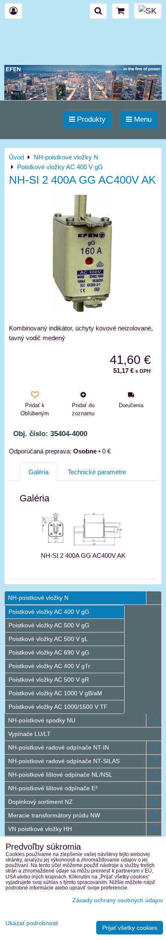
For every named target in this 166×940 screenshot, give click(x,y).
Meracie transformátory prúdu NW (54, 815)
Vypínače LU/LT (29, 733)
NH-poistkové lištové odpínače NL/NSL (60, 774)
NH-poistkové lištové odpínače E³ (52, 788)
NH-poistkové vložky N (38, 597)
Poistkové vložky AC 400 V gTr (49, 666)
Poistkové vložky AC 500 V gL (48, 638)
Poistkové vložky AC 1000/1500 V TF (58, 706)
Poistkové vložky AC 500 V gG (49, 625)
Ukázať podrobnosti (32, 923)
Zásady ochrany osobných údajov (117, 900)
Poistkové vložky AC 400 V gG (49, 611)
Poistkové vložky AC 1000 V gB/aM (55, 693)
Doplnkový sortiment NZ (40, 801)
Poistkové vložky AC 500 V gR (49, 679)
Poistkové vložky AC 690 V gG (49, 652)
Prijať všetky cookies (129, 927)
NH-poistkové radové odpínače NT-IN (58, 747)
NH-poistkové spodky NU (41, 720)
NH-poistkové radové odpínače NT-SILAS (64, 761)
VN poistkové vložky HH (40, 828)
